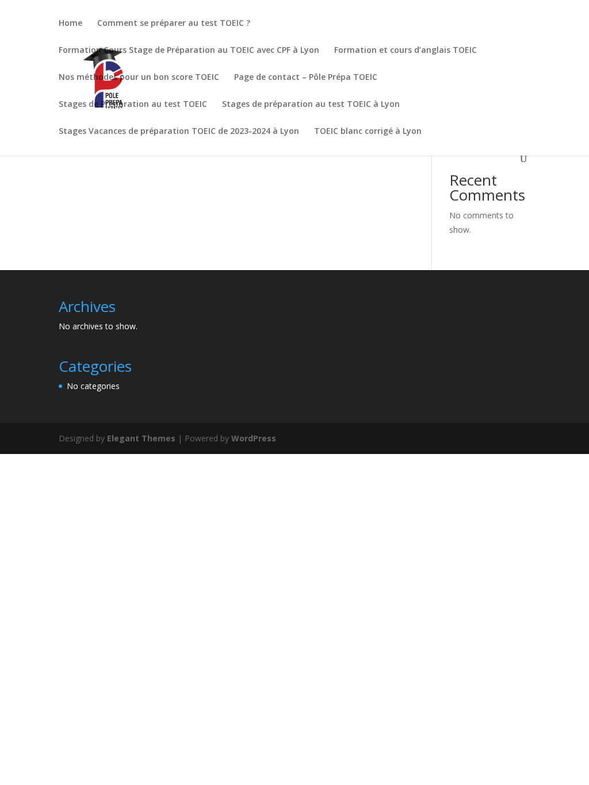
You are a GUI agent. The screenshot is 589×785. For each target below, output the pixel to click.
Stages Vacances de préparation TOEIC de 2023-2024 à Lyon (179, 131)
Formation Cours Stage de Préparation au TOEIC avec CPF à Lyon (189, 50)
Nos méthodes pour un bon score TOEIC (139, 77)
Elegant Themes (141, 438)
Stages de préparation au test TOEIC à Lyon (311, 104)
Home (70, 23)
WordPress (253, 438)
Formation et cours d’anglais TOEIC (405, 50)
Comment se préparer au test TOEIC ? (173, 23)
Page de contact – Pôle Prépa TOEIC (305, 77)
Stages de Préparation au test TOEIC (133, 104)
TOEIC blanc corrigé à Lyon (368, 131)
